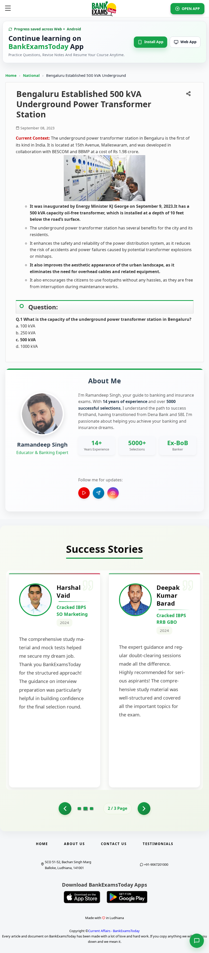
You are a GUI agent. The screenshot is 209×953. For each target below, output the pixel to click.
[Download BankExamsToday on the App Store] (82, 897)
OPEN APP (191, 8)
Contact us (114, 843)
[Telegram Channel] (98, 493)
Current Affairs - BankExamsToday (114, 930)
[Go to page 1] (65, 808)
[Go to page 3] (91, 808)
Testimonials (158, 843)
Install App (153, 41)
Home (11, 75)
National (32, 75)
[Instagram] (113, 493)
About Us (74, 843)
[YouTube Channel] (84, 493)
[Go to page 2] (85, 808)
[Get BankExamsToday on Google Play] (127, 897)
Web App (188, 41)
